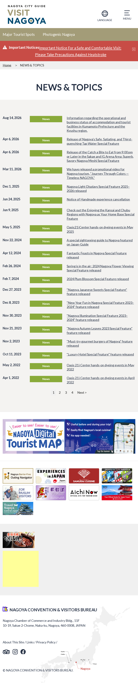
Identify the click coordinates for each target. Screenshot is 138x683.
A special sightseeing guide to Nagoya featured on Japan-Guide (100, 242)
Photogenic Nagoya (59, 34)
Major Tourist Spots (19, 34)
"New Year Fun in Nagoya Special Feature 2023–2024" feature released (100, 305)
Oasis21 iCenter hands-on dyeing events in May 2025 (100, 229)
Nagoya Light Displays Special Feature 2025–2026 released (98, 189)
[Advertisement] (21, 569)
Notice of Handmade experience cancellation (98, 199)
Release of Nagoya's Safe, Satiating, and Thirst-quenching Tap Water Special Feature (99, 141)
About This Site (13, 642)
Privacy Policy (46, 642)
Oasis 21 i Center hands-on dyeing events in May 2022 (100, 367)
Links (30, 642)
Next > (82, 392)
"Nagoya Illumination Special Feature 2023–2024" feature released (97, 318)
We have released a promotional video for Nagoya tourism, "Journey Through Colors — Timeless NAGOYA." (98, 173)
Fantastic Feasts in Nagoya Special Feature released (97, 255)
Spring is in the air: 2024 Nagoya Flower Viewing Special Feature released (100, 268)
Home (7, 65)
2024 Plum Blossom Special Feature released (98, 279)
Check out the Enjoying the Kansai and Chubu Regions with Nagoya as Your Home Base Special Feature (100, 214)
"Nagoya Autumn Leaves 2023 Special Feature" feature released (99, 330)
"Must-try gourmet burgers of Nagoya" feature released (100, 343)
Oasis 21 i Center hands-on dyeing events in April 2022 (101, 380)
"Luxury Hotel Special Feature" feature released (100, 354)
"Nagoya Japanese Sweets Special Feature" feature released (97, 292)
